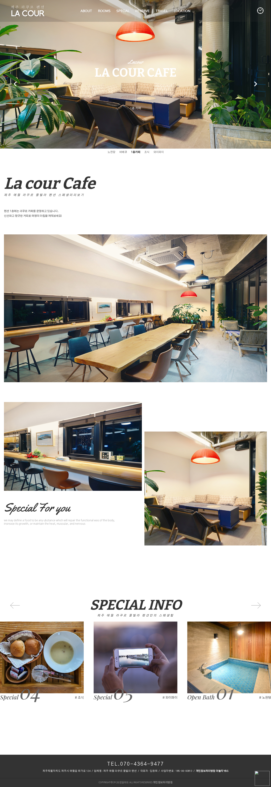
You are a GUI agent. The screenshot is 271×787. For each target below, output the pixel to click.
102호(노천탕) (104, 6)
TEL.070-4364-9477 (135, 764)
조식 (146, 152)
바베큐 (123, 152)
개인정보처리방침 (205, 771)
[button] (255, 84)
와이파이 (123, 6)
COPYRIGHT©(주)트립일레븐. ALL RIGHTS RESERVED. (125, 782)
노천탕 (111, 152)
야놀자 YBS (222, 771)
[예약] (260, 10)
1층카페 (135, 152)
